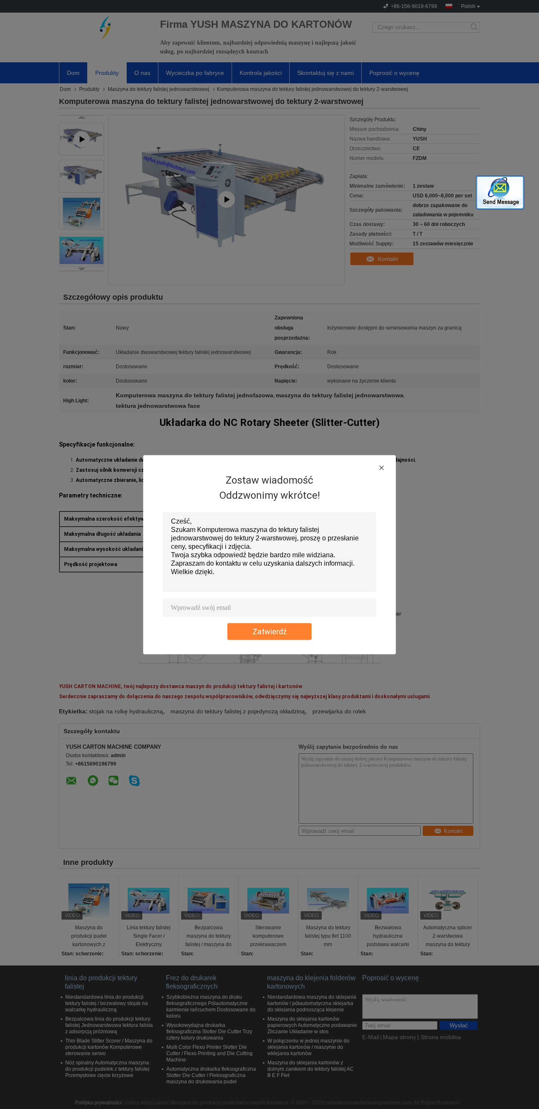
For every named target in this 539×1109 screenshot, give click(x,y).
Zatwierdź (270, 631)
